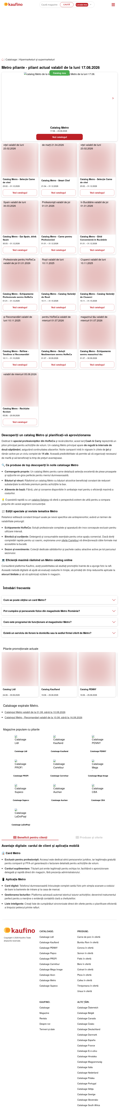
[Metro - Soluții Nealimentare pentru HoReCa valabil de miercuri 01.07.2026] (58, 332)
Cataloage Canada (86, 1018)
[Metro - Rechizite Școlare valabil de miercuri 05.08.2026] (20, 390)
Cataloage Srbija (85, 1088)
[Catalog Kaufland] (58, 669)
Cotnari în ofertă (85, 969)
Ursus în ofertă (84, 991)
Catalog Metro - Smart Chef (55, 180)
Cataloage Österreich (87, 1007)
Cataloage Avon (47, 974)
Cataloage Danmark (87, 1034)
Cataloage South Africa (88, 1105)
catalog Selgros (40, 499)
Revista (43, 1018)
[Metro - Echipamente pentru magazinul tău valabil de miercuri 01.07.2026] (97, 332)
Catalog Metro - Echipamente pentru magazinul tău (95, 353)
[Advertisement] (59, 34)
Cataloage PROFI (48, 958)
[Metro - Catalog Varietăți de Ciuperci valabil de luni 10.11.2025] (97, 275)
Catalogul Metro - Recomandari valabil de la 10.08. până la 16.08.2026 (43, 717)
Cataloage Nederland (87, 1072)
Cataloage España (86, 1040)
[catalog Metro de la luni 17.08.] (59, 98)
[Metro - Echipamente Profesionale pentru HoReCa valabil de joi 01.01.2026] (20, 275)
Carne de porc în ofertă (88, 936)
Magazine (44, 1012)
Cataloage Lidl (47, 936)
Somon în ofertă (85, 953)
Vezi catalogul (59, 137)
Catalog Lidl (9, 689)
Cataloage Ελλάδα (87, 1050)
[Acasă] (3, 60)
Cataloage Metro (48, 980)
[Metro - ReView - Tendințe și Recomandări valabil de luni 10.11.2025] (20, 332)
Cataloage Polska (86, 1078)
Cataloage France (86, 1045)
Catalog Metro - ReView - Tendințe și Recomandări (16, 353)
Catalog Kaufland (50, 689)
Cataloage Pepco (48, 953)
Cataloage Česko (85, 1023)
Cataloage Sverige (86, 1094)
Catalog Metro (59, 128)
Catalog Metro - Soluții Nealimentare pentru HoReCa (56, 353)
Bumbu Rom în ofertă (87, 942)
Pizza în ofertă (84, 974)
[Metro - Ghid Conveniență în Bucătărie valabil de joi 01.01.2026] (97, 218)
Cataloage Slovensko (87, 1099)
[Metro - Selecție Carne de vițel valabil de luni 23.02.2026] (20, 160)
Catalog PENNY (88, 689)
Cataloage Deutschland (88, 1029)
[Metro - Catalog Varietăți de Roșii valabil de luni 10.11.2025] (58, 275)
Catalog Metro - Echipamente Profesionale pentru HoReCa (18, 295)
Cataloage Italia (85, 1067)
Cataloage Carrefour (50, 964)
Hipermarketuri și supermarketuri (37, 59)
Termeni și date (47, 1029)
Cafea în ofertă (84, 980)
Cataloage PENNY (48, 947)
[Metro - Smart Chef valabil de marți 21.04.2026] (58, 160)
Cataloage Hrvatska (87, 1056)
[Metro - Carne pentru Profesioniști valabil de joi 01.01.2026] (58, 218)
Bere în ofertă (84, 964)
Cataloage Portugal (86, 1083)
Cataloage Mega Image (51, 969)
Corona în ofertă (85, 947)
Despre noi (45, 1023)
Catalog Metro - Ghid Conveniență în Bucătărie (93, 238)
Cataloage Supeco (49, 985)
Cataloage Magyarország (89, 1061)
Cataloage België (85, 1012)
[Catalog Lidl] (20, 669)
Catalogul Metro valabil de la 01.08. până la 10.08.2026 (35, 712)
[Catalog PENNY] (97, 669)
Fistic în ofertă (84, 958)
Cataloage (11, 59)
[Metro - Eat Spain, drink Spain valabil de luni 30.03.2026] (20, 218)
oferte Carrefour (70, 540)
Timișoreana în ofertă (87, 985)
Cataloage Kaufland (49, 942)
